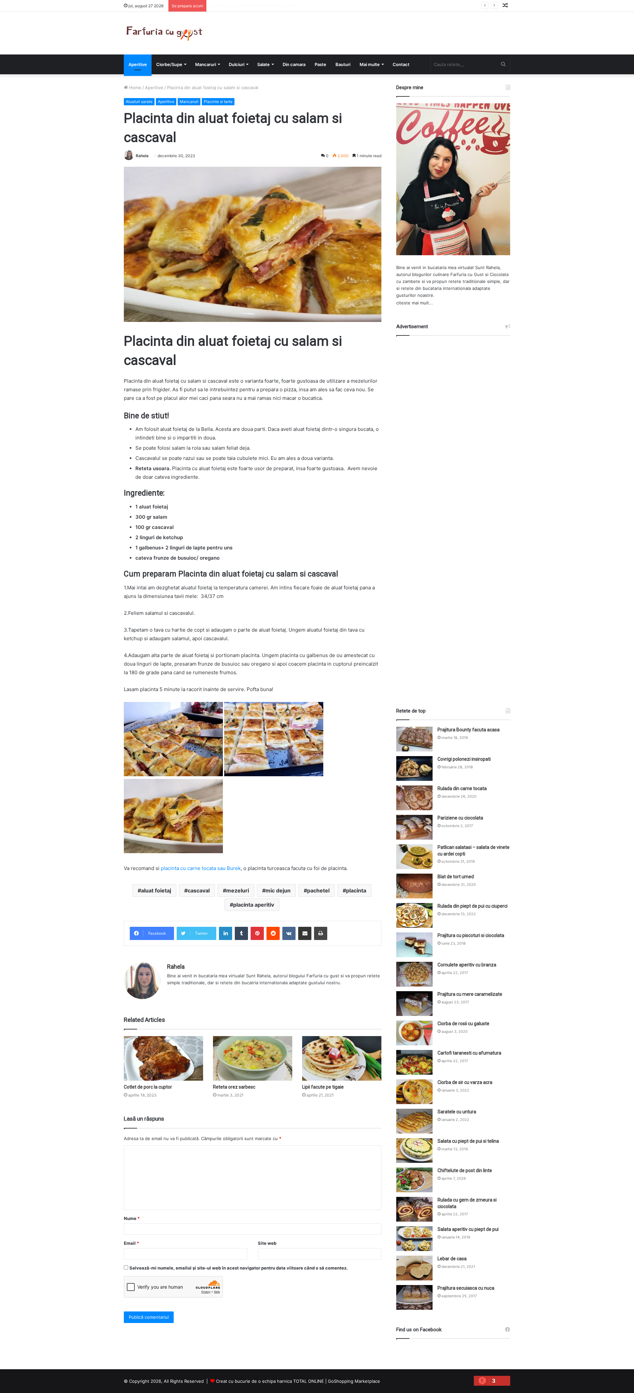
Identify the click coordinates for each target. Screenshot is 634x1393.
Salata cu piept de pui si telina (468, 1141)
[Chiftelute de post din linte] (414, 1179)
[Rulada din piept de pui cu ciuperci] (414, 915)
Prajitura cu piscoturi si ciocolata (471, 935)
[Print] (320, 933)
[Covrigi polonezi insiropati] (414, 768)
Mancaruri (205, 64)
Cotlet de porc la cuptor (148, 1087)
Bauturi (342, 64)
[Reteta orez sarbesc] (252, 1058)
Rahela (142, 155)
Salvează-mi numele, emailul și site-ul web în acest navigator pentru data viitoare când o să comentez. (238, 1268)
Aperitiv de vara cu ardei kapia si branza (251, 5)
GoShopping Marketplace (354, 1381)
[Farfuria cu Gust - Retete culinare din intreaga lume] (166, 33)
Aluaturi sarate (139, 101)
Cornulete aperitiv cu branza (467, 964)
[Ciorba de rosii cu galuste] (414, 1033)
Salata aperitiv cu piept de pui (468, 1229)
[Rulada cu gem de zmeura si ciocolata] (414, 1209)
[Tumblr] (241, 933)
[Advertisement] (453, 515)
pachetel (318, 890)
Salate (263, 64)
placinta (356, 890)
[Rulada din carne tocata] (414, 797)
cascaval (199, 890)
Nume (132, 1218)
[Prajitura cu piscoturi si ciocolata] (414, 944)
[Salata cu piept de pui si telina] (414, 1150)
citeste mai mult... (414, 302)
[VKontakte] (289, 933)
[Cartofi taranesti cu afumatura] (414, 1062)
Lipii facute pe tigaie (323, 1087)
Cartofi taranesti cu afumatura (469, 1053)
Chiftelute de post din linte (465, 1170)
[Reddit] (273, 933)
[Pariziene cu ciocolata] (414, 827)
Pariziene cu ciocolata (460, 817)
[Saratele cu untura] (414, 1121)
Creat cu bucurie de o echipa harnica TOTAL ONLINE (270, 1381)
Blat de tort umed (456, 876)
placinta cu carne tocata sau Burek (201, 868)
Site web (267, 1243)
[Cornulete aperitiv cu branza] (414, 974)
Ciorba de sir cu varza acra (465, 1082)
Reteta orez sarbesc (234, 1087)
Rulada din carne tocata (462, 788)
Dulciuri (236, 64)
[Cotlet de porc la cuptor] (163, 1058)
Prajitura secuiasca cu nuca (466, 1288)
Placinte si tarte (218, 101)
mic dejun (278, 890)
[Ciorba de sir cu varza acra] (414, 1091)
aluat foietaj (156, 890)
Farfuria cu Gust (467, 274)
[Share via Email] (304, 933)
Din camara (294, 64)
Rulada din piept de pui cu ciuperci (473, 906)
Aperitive (137, 64)
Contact (401, 64)
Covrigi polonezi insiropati (464, 759)
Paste (320, 64)
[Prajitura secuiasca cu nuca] (414, 1297)
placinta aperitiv (253, 904)
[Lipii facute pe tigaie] (341, 1058)
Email (131, 1243)
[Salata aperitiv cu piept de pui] (414, 1238)
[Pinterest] (257, 933)
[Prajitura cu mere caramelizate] (414, 1003)
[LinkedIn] (225, 933)
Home (134, 87)
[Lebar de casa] (414, 1268)
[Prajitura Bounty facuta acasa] (414, 739)
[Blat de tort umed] (414, 886)
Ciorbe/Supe (169, 64)
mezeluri (237, 890)
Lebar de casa (452, 1258)
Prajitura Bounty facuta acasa (469, 729)
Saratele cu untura (457, 1111)
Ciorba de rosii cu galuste (463, 1023)
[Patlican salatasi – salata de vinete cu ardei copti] (414, 856)
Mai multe (370, 64)
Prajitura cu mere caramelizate (470, 994)
